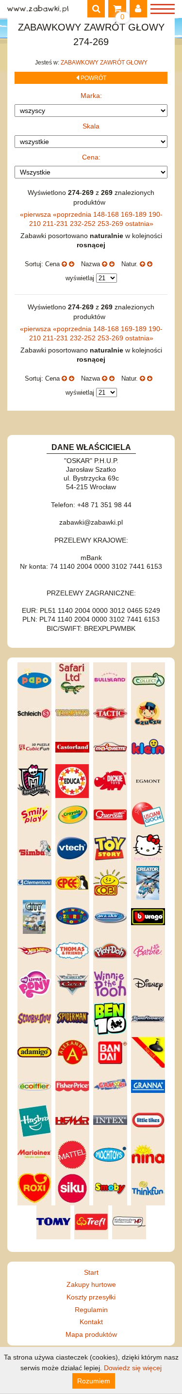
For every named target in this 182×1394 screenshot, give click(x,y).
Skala (91, 126)
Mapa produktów (91, 1334)
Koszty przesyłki (91, 1297)
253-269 (111, 223)
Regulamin (91, 1310)
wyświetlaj (80, 278)
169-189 (135, 214)
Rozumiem (93, 1381)
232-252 (84, 223)
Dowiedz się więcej (133, 1368)
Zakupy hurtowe (91, 1284)
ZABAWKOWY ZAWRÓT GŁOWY (104, 62)
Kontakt (91, 1322)
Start (91, 1272)
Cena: (91, 157)
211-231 (56, 223)
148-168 (107, 214)
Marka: (91, 95)
